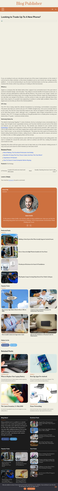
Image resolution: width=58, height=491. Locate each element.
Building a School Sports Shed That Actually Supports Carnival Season (36, 239)
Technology (10, 163)
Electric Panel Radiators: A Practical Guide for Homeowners (42, 335)
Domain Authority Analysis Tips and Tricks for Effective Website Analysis (47, 461)
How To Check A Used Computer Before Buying (17, 160)
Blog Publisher (29, 3)
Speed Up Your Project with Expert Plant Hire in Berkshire (46, 442)
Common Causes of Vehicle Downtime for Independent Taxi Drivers (41, 310)
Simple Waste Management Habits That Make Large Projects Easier (47, 424)
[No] (56, 487)
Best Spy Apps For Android (38, 376)
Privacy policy (31, 488)
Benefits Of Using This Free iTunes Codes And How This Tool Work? (22, 155)
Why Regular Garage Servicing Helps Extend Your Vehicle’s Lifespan (35, 277)
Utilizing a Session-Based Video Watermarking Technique (46, 467)
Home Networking (36, 406)
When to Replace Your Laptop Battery (13, 376)
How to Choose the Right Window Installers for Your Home (33, 252)
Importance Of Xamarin (10, 157)
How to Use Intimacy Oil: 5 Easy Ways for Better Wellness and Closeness (21, 481)
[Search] (56, 9)
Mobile (32, 374)
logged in (11, 180)
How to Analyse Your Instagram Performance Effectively (46, 454)
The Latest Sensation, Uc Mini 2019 (12, 406)
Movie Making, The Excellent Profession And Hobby (18, 152)
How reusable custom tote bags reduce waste (13, 334)
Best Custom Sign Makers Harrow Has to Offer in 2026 (14, 310)
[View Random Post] (52, 9)
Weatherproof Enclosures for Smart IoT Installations (32, 264)
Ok (25, 488)
